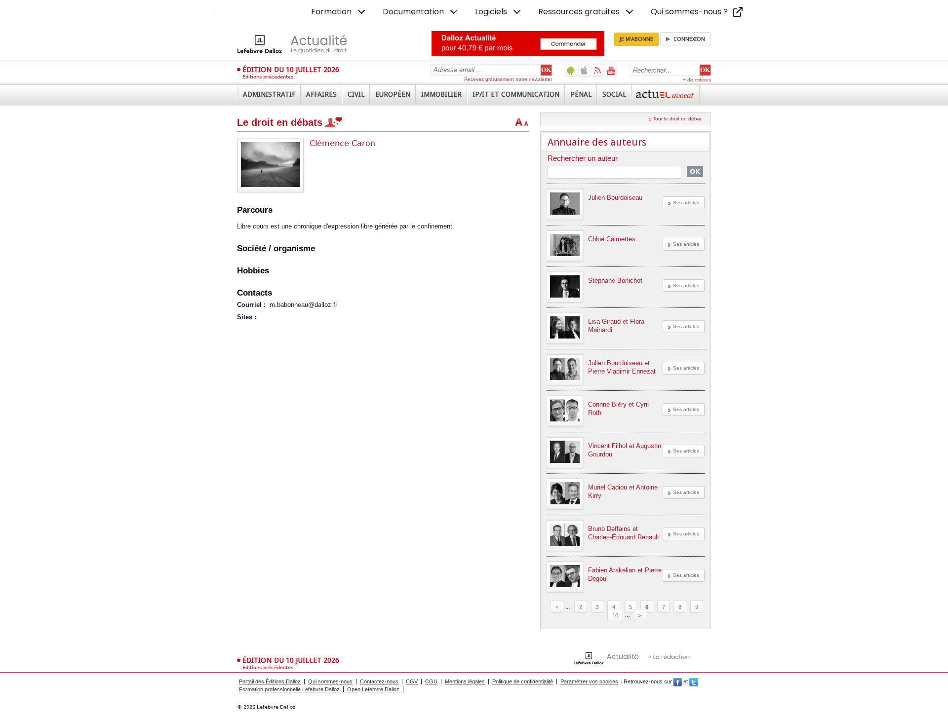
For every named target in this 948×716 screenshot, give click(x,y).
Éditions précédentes (267, 76)
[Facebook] (677, 681)
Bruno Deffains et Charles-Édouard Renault (623, 533)
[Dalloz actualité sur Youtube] (611, 70)
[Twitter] (693, 681)
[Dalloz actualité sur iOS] (584, 70)
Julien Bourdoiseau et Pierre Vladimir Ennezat (622, 367)
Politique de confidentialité (522, 681)
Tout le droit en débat (677, 118)
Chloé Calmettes (611, 239)
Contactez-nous (379, 681)
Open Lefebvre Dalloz (373, 689)
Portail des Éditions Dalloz (270, 681)
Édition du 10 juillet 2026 (290, 69)
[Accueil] (302, 44)
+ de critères (697, 79)
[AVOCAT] (665, 94)
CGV (412, 681)
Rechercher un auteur (583, 158)
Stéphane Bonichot (615, 280)
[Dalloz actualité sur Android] (571, 70)
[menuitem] (339, 12)
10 (615, 615)
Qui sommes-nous (330, 681)
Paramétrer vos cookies (589, 681)
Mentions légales (465, 681)
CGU (431, 681)
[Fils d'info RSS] (597, 70)
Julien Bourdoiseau (615, 197)
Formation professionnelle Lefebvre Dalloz (289, 689)
